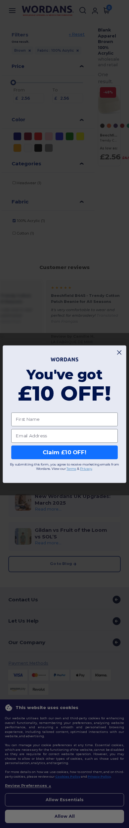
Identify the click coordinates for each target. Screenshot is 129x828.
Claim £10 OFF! (64, 452)
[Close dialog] (119, 352)
